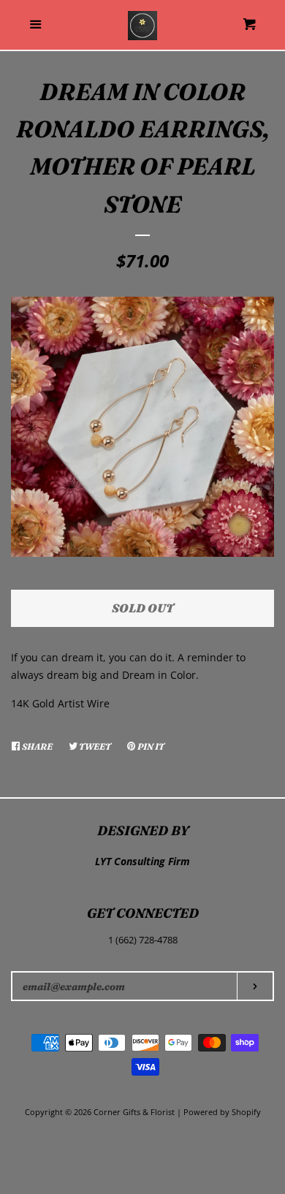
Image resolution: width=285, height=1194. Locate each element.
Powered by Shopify (222, 1111)
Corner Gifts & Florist (135, 1111)
